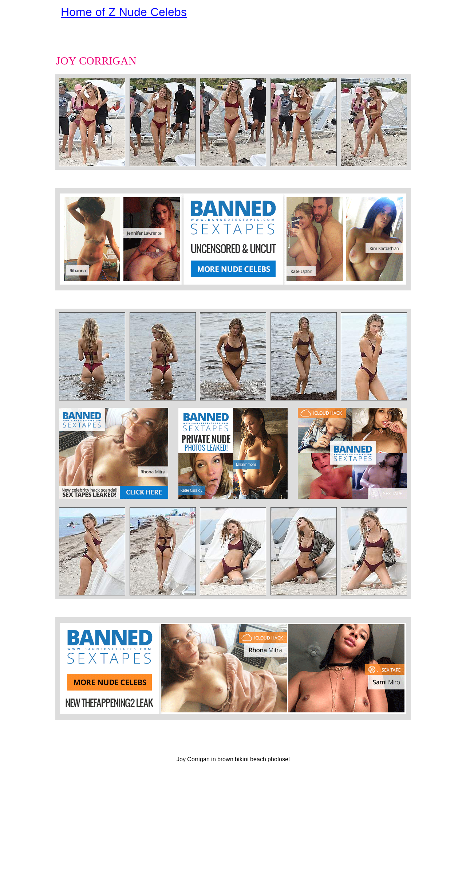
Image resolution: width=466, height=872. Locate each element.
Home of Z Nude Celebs (124, 12)
